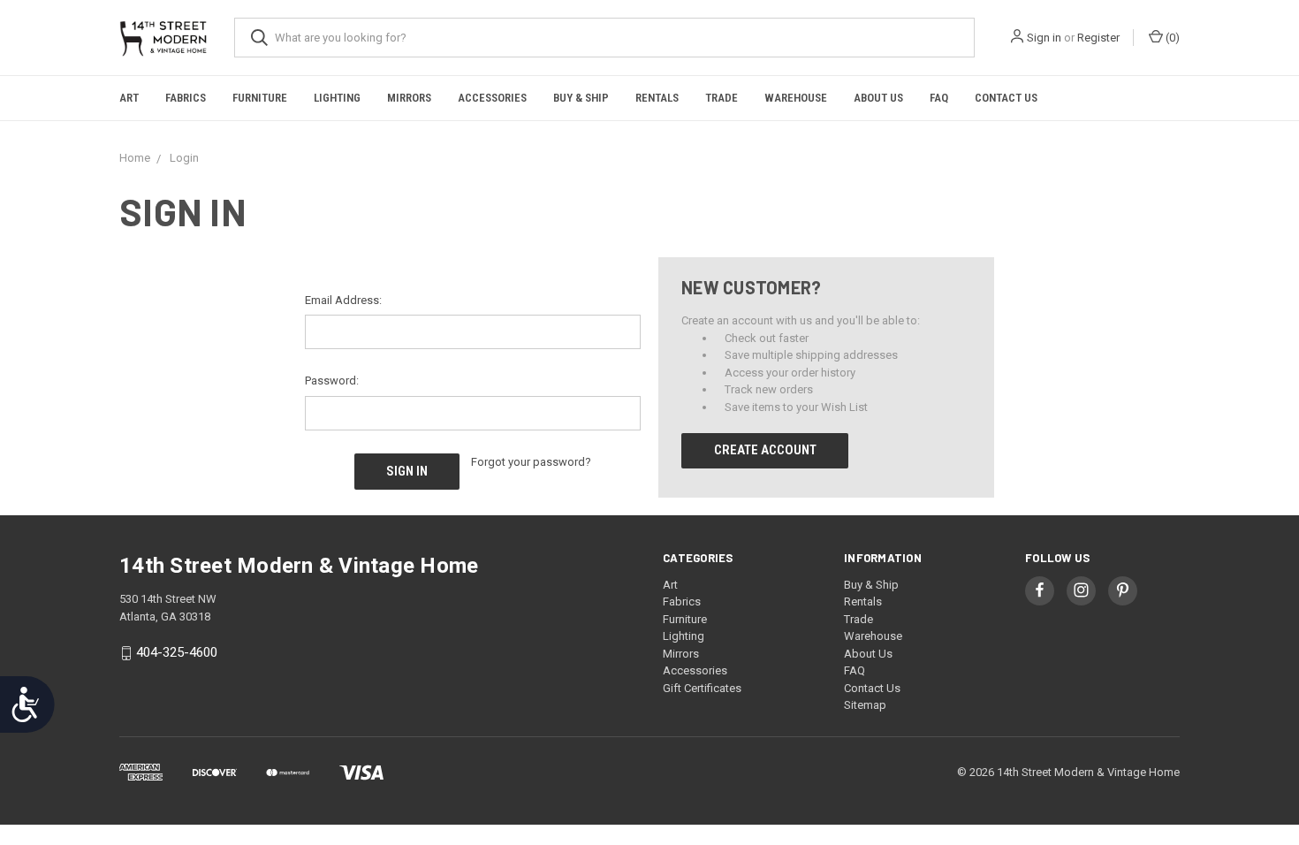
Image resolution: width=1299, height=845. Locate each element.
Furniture (259, 97)
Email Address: (343, 300)
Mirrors (409, 97)
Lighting (337, 97)
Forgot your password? (531, 461)
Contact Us (1006, 97)
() (1171, 37)
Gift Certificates (702, 688)
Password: (332, 380)
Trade (721, 97)
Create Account (765, 450)
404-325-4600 (176, 652)
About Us (878, 97)
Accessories (492, 97)
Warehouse (795, 97)
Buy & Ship (581, 97)
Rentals (657, 97)
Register (1098, 37)
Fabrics (185, 97)
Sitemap (865, 705)
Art (129, 97)
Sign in (1044, 37)
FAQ (939, 97)
